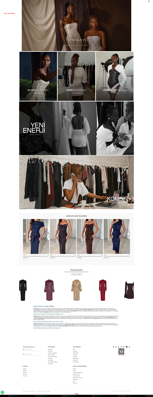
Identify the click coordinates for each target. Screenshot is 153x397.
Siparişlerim (25, 370)
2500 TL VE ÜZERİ (59, 395)
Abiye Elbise (75, 351)
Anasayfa (7, 9)
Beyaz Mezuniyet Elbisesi (52, 356)
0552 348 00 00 (28, 349)
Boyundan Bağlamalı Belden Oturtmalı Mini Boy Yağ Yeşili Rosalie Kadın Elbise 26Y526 (117, 256)
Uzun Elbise (75, 356)
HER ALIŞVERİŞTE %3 (86, 395)
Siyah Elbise (50, 351)
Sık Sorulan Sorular (76, 374)
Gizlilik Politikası (39, 391)
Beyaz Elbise (50, 349)
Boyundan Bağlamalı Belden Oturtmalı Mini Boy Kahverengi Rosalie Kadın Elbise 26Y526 (90, 256)
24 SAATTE (31, 395)
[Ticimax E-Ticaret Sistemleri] (76, 394)
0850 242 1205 (28, 354)
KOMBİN (6, 29)
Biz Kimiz (74, 368)
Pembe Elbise (50, 363)
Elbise (74, 349)
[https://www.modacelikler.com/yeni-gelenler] (76, 128)
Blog (74, 381)
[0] (148, 1)
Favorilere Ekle (48, 255)
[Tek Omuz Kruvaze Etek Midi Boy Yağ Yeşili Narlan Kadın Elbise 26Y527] (36, 236)
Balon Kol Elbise (76, 358)
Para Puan (25, 375)
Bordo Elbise (50, 358)
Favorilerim (25, 374)
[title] (76, 25)
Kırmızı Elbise (50, 360)
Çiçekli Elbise (75, 360)
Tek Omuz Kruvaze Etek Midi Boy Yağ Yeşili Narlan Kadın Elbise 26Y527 (36, 256)
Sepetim (24, 372)
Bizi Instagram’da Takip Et (76, 274)
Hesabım (24, 368)
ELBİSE (6, 15)
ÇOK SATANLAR (9, 24)
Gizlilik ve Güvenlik (76, 375)
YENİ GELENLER (9, 11)
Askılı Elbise (75, 354)
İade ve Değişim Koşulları (77, 372)
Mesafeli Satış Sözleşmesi (77, 377)
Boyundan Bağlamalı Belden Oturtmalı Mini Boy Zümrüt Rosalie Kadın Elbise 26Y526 (63, 256)
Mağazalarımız (75, 379)
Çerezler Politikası (46, 391)
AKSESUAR (7, 26)
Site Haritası (75, 383)
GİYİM (5, 20)
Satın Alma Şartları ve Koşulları (29, 391)
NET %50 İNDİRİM (9, 13)
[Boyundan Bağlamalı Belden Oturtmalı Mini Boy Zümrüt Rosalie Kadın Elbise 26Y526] (63, 236)
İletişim (74, 370)
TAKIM (6, 22)
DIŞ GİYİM (7, 18)
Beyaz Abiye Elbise (51, 354)
